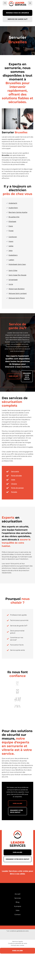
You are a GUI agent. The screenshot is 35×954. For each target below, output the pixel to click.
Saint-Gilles (13, 270)
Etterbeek (12, 221)
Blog (17, 902)
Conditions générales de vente (17, 943)
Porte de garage (17, 488)
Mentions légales (17, 941)
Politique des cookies (17, 945)
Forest (11, 231)
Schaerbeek (13, 280)
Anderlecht (13, 203)
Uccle (11, 284)
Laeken (11, 260)
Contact (17, 914)
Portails (14, 492)
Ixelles (11, 246)
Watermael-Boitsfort (16, 289)
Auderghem (13, 208)
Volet (13, 480)
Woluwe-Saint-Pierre (17, 298)
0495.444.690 (17, 950)
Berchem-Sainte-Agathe (18, 212)
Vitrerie (14, 484)
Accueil (17, 894)
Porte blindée (16, 476)
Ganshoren (13, 237)
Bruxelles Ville (14, 217)
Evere (11, 226)
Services (17, 898)
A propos (17, 906)
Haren (11, 241)
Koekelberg (13, 255)
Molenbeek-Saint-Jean (17, 264)
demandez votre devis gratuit (27, 376)
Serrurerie (15, 471)
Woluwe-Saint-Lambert (18, 293)
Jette (10, 250)
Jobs (17, 910)
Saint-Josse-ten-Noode (17, 275)
